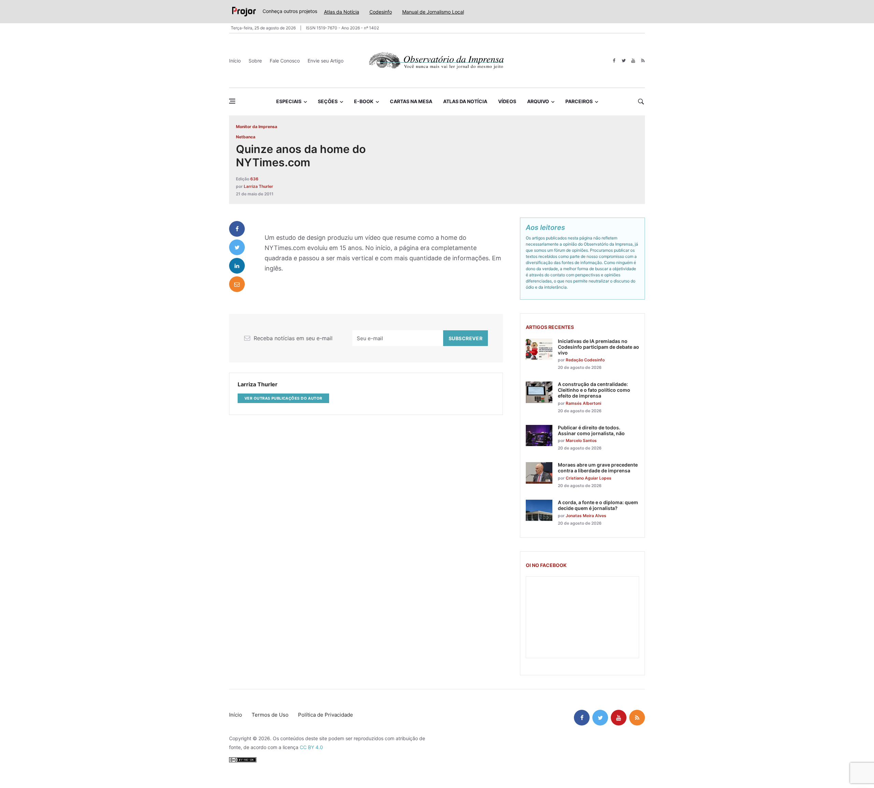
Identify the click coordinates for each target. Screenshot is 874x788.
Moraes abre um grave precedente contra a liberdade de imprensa (598, 467)
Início (235, 61)
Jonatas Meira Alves (586, 515)
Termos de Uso (270, 714)
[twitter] (623, 60)
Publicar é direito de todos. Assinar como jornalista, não (591, 430)
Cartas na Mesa (411, 101)
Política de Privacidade (325, 714)
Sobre (255, 61)
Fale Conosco (285, 61)
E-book (363, 101)
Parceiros (579, 101)
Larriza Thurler (258, 186)
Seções (328, 101)
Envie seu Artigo (325, 61)
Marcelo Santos (581, 440)
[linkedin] (237, 266)
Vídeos (507, 101)
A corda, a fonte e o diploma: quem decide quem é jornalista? (598, 505)
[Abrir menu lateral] (232, 101)
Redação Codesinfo (585, 359)
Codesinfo (380, 12)
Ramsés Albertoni (583, 403)
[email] (237, 284)
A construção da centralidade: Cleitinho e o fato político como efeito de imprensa (594, 390)
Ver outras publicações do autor (283, 398)
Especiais (288, 101)
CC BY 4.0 (311, 747)
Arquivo (538, 101)
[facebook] (614, 60)
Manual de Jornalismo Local (433, 12)
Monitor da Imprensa (256, 126)
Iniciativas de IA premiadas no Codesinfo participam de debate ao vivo (598, 347)
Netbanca (245, 136)
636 (254, 178)
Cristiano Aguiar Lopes (588, 478)
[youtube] (633, 60)
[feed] (642, 60)
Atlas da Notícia (341, 12)
